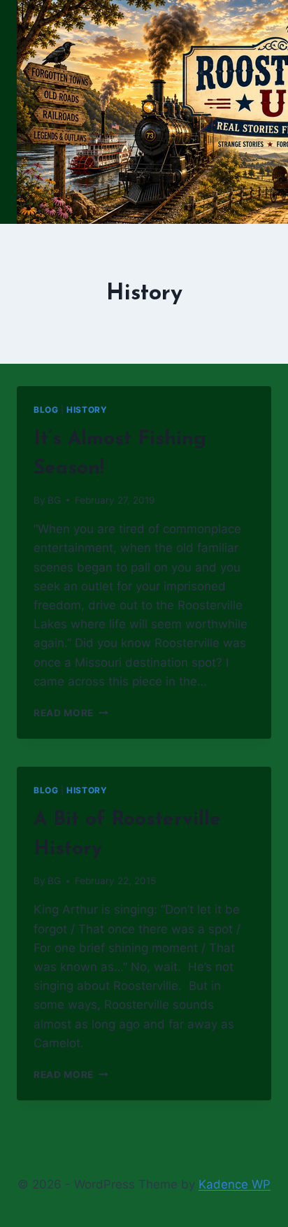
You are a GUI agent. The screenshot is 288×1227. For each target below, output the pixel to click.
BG (54, 500)
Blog (46, 409)
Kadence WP (235, 1184)
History (86, 409)
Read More (71, 712)
